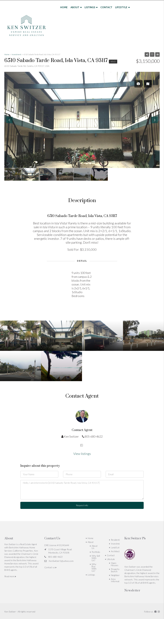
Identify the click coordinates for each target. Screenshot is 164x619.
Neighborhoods (118, 575)
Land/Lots (116, 547)
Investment (116, 543)
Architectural (117, 551)
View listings (82, 454)
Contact (106, 7)
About (74, 7)
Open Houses (114, 564)
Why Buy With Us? (94, 567)
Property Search (115, 570)
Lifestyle (121, 7)
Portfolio (96, 552)
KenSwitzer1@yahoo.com (61, 561)
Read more (9, 576)
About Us (95, 546)
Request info (82, 505)
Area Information (117, 580)
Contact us (50, 567)
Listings (90, 7)
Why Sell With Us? (96, 558)
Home (64, 7)
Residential (116, 539)
